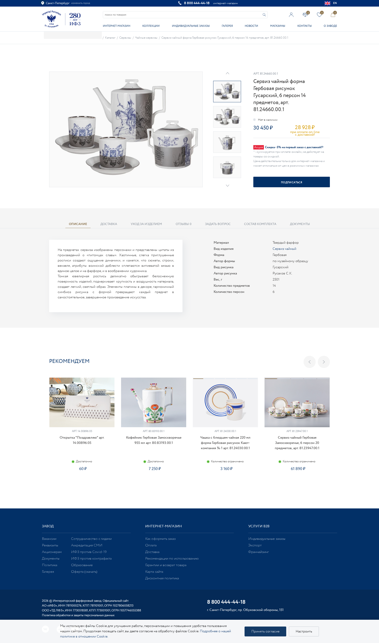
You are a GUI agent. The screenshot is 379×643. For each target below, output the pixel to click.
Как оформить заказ (160, 538)
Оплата (151, 545)
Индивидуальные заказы (191, 26)
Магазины (277, 26)
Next (227, 186)
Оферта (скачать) (84, 571)
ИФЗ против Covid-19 (89, 552)
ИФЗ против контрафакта (91, 558)
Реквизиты (50, 545)
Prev (227, 73)
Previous (310, 362)
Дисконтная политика (162, 578)
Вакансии (49, 538)
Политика (49, 565)
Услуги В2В (259, 526)
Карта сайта (154, 571)
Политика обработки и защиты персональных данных (78, 615)
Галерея (227, 26)
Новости (251, 26)
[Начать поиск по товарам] (264, 15)
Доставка (152, 552)
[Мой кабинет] (291, 14)
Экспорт (255, 545)
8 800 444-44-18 (197, 3)
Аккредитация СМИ (86, 545)
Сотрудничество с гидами (91, 538)
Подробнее (81, 484)
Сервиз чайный (284, 248)
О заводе (330, 26)
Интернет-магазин (116, 26)
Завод (48, 526)
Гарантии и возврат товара (165, 565)
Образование (82, 565)
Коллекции (151, 26)
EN (335, 3)
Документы (50, 558)
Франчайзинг (258, 552)
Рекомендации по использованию (172, 558)
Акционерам (52, 552)
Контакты (304, 26)
